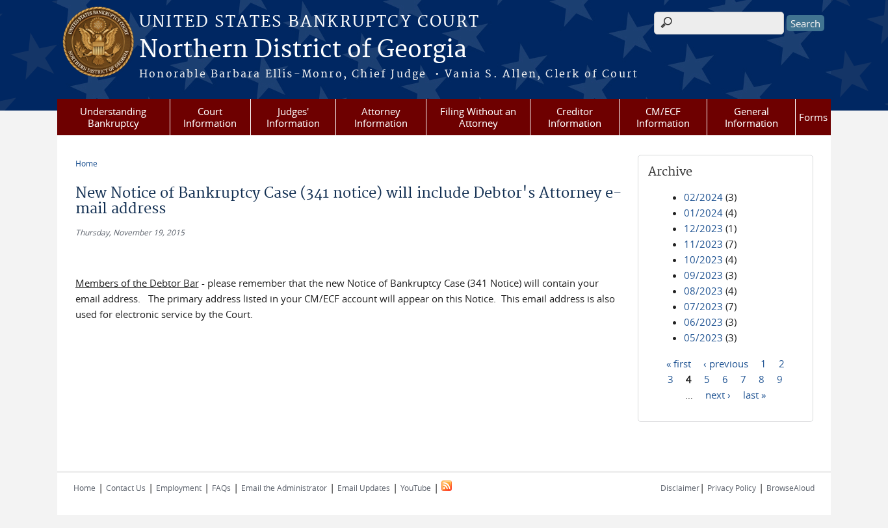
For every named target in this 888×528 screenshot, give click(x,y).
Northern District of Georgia (303, 50)
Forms (813, 117)
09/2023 (703, 275)
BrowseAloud (790, 487)
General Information (751, 117)
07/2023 (703, 306)
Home (86, 163)
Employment (179, 487)
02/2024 (703, 197)
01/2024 (703, 212)
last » (754, 394)
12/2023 (703, 228)
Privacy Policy (731, 487)
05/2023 (703, 337)
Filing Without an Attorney (478, 117)
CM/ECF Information (663, 117)
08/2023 (703, 290)
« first (678, 362)
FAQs (221, 487)
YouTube (415, 487)
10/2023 (703, 259)
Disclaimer (679, 487)
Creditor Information (574, 117)
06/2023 (703, 321)
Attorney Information (381, 117)
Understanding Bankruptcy (113, 117)
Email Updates (363, 487)
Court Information (210, 117)
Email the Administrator (284, 487)
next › (718, 394)
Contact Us (126, 487)
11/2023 (703, 243)
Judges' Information (293, 117)
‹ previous (725, 362)
